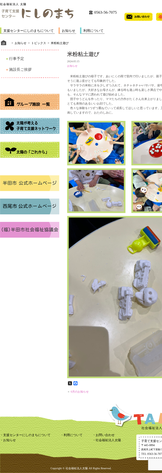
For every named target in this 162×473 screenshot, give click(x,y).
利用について (93, 31)
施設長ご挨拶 (20, 69)
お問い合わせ (105, 435)
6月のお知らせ (80, 391)
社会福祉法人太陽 (108, 440)
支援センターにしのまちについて (28, 31)
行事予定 (16, 59)
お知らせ (68, 31)
